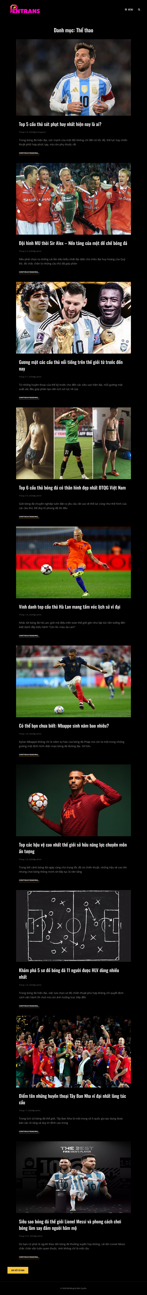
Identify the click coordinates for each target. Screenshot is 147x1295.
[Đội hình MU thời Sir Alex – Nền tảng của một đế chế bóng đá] (73, 199)
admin (38, 251)
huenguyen (41, 132)
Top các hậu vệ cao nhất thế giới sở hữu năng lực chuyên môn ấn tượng (73, 847)
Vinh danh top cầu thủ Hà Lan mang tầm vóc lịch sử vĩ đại (69, 606)
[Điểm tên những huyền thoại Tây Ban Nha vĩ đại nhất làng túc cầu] (73, 1051)
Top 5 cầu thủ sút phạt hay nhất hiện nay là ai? (60, 124)
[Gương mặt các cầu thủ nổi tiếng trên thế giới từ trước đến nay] (73, 318)
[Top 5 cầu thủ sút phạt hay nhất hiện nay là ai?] (73, 77)
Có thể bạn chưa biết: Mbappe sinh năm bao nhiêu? (64, 725)
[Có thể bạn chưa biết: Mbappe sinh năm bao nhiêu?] (73, 681)
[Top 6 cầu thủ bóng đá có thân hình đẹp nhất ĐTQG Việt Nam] (73, 443)
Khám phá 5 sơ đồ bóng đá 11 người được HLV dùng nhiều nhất (69, 973)
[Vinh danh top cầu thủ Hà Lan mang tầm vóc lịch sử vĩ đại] (73, 562)
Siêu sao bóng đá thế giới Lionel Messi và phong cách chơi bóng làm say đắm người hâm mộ (70, 1224)
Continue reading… (29, 153)
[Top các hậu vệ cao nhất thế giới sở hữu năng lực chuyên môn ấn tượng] (73, 800)
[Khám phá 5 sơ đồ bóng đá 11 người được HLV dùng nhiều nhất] (73, 926)
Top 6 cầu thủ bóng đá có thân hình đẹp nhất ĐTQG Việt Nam (73, 487)
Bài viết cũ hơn (17, 1270)
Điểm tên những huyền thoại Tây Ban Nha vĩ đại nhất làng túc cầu (72, 1099)
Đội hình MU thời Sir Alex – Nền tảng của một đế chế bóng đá (73, 243)
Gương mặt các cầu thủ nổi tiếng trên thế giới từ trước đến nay (71, 365)
